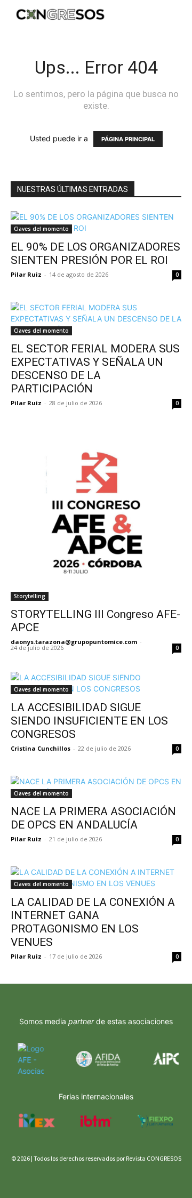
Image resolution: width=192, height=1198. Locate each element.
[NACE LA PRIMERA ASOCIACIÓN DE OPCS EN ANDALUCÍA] (96, 787)
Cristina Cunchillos (40, 748)
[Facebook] (17, 1178)
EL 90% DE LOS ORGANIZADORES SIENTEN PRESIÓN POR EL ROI (95, 253)
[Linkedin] (54, 1178)
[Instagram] (36, 1178)
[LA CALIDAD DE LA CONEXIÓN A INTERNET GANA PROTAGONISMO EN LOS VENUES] (96, 877)
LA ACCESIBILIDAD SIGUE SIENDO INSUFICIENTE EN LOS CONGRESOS (89, 721)
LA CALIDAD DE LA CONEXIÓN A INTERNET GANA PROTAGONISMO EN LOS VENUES (93, 922)
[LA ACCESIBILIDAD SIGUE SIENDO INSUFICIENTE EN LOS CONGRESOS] (96, 683)
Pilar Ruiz (26, 274)
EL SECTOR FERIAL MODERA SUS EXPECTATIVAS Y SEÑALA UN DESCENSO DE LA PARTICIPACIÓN (95, 368)
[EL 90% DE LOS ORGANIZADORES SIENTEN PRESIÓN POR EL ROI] (96, 222)
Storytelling (29, 596)
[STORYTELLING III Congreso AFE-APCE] (96, 515)
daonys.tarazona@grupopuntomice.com (74, 642)
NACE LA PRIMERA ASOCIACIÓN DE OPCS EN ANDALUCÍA (93, 818)
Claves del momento (41, 228)
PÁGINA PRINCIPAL (128, 139)
